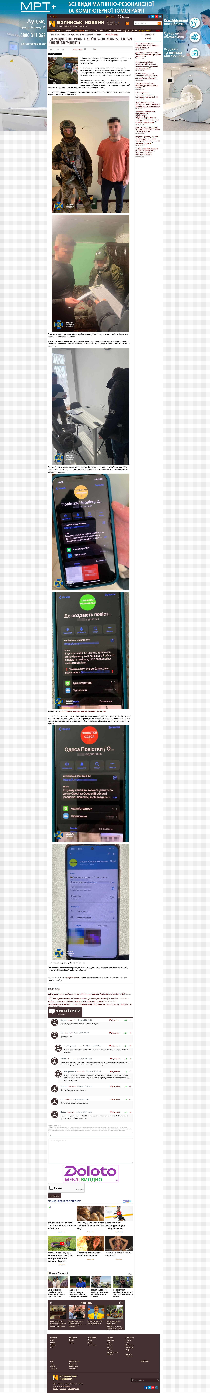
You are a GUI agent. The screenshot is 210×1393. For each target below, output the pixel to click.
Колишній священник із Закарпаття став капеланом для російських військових (146, 75)
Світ (51, 1347)
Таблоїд (108, 30)
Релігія (109, 1350)
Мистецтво (129, 1347)
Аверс (158, 30)
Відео (73, 34)
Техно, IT (110, 1354)
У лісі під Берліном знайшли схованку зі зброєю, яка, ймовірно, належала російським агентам (146, 151)
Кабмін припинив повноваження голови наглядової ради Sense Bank (146, 94)
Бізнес (90, 1342)
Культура (88, 30)
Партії (71, 1342)
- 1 (130, 1020)
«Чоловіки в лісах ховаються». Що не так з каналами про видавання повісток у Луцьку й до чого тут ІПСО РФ (90, 1005)
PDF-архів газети (148, 34)
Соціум (110, 1337)
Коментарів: (77, 49)
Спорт (101, 30)
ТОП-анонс (129, 1357)
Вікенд (109, 1347)
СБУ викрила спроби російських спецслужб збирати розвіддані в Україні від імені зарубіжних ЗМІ (86, 994)
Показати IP (71, 1020)
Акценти (126, 30)
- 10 (130, 1046)
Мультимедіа (86, 1303)
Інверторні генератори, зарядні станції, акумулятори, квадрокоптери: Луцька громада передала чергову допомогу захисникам (115, 1325)
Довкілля (110, 1345)
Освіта (109, 1342)
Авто (95, 30)
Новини (148, 38)
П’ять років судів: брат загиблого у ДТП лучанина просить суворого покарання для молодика (146, 65)
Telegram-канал (72, 977)
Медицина (110, 1340)
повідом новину (145, 30)
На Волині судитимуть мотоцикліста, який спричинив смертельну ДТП (147, 45)
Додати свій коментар (68, 1011)
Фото (68, 34)
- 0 (130, 1086)
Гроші (90, 1340)
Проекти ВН (116, 30)
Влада (71, 1340)
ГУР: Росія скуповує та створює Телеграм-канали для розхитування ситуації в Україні (82, 998)
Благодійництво (112, 1352)
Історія (128, 1350)
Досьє (84, 34)
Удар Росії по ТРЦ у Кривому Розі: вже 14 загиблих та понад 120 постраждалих (147, 129)
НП (51, 1361)
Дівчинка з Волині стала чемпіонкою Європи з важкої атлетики (146, 85)
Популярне (98, 34)
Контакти (63, 1389)
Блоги (78, 34)
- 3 (130, 1033)
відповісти (115, 1020)
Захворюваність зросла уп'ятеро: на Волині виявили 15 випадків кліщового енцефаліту (147, 104)
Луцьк (52, 1340)
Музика (128, 1340)
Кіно (127, 1342)
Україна (53, 1345)
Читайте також (54, 989)
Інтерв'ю (52, 34)
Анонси (90, 34)
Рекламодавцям (73, 1389)
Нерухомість (92, 1345)
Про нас (55, 1389)
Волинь (52, 1342)
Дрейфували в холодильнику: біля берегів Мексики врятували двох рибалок (148, 54)
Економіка (69, 30)
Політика (59, 30)
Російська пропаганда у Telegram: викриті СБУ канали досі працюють (75, 1001)
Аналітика (61, 34)
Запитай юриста (111, 34)
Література (129, 1345)
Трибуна (134, 30)
